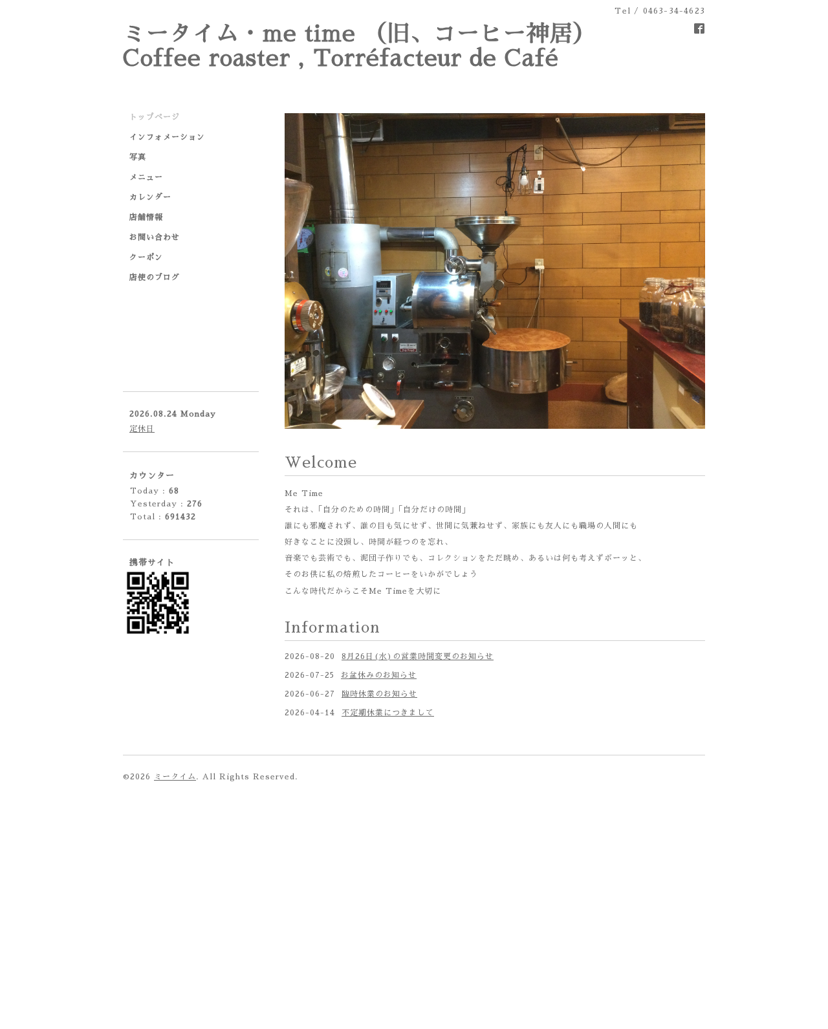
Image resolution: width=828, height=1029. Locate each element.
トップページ (154, 117)
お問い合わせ (154, 237)
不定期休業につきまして (388, 713)
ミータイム (175, 777)
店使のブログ (154, 277)
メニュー (146, 177)
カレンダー (150, 197)
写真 (137, 157)
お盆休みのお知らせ (379, 675)
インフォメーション (167, 137)
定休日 (142, 429)
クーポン (146, 257)
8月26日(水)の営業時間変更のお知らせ (418, 656)
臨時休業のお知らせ (379, 694)
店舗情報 (146, 217)
